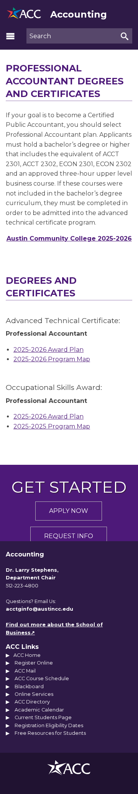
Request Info (68, 536)
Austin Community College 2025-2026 (69, 238)
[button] (10, 35)
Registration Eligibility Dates (49, 725)
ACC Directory (32, 702)
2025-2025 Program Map (51, 426)
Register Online (34, 663)
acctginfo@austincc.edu (39, 609)
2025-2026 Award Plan (48, 349)
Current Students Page (43, 717)
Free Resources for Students (50, 733)
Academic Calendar (39, 710)
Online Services (34, 694)
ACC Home (27, 655)
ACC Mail (25, 671)
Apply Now (68, 510)
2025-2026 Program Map (51, 359)
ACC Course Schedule (42, 678)
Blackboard (29, 686)
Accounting (78, 14)
